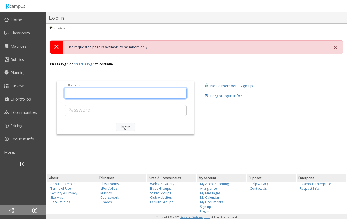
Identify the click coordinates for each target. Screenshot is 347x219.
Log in (204, 211)
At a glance (208, 188)
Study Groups (160, 193)
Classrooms (109, 184)
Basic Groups (160, 188)
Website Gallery (162, 184)
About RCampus (62, 184)
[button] (228, 85)
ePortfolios (108, 188)
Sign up (205, 206)
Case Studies (60, 202)
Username (74, 84)
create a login (84, 64)
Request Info (309, 188)
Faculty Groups (161, 202)
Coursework (109, 197)
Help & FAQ (259, 184)
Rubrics (106, 193)
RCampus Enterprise (315, 184)
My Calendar (209, 197)
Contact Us (258, 188)
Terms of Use (60, 188)
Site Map (56, 197)
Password (79, 110)
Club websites (161, 197)
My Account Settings (215, 184)
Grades (106, 202)
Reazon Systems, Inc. (195, 217)
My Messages (210, 193)
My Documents (211, 202)
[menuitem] (23, 19)
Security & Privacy (63, 193)
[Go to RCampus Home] (15, 6)
